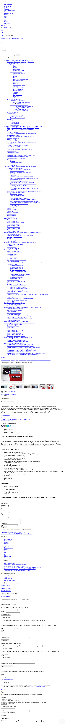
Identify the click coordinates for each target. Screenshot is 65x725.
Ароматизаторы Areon (13, 219)
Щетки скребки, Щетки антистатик (16, 340)
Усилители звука (11, 151)
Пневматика (16, 82)
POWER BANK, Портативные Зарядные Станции (20, 129)
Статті (5, 16)
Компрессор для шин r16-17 (17, 268)
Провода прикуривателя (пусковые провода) (19, 295)
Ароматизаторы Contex (13, 224)
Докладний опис (5, 415)
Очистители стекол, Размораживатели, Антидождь (24, 201)
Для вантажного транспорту (14, 63)
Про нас (6, 21)
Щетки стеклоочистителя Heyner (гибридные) (19, 349)
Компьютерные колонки (16, 162)
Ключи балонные (11, 245)
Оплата (6, 7)
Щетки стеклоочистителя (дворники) (14, 343)
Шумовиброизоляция (13, 152)
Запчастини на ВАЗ (12, 112)
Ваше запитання (5, 637)
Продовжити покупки (7, 679)
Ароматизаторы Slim (12, 229)
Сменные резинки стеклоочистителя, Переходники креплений (24, 354)
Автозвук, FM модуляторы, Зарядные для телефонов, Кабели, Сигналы (23, 126)
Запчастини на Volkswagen (14, 99)
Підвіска (15, 83)
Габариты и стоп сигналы (14, 313)
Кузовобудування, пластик (20, 79)
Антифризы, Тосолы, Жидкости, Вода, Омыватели (20, 62)
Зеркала (9, 238)
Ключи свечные (11, 247)
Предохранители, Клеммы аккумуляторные (19, 148)
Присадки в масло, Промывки (18, 185)
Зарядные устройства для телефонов (20, 288)
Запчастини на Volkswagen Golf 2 (22, 102)
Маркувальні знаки (18, 70)
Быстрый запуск (14, 174)
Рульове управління (18, 80)
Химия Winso (10, 217)
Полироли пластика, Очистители (19, 204)
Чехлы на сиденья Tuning (14, 333)
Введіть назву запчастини (8, 711)
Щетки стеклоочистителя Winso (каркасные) (19, 351)
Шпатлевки (13, 189)
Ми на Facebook (8, 578)
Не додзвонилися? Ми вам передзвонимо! (12, 38)
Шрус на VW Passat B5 (22, 110)
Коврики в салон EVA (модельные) (16, 158)
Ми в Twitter (7, 577)
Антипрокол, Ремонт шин (17, 171)
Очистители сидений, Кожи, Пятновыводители (23, 199)
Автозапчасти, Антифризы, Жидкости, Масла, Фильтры (19, 60)
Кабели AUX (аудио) (15, 141)
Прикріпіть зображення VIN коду (10, 700)
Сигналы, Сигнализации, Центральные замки (19, 149)
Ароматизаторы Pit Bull (13, 228)
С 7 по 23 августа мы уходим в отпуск (14, 566)
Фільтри (15, 92)
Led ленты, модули (12, 311)
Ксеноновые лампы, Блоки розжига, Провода (19, 316)
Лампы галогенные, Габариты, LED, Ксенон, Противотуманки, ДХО (22, 307)
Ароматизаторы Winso (13, 231)
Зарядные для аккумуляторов (18, 287)
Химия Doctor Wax (12, 209)
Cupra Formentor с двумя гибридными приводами (17, 570)
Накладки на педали (12, 239)
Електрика (16, 96)
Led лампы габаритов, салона (15, 308)
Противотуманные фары (13, 320)
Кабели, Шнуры (11, 139)
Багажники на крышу (13, 280)
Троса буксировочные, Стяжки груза (17, 300)
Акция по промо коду (10, 563)
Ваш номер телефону (6, 699)
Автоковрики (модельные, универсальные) (15, 153)
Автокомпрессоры (12, 264)
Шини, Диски (14, 97)
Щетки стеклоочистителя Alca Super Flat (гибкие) (20, 346)
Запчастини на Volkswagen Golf (18, 100)
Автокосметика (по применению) (16, 192)
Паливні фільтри (14, 125)
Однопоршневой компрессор (18, 270)
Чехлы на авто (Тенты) (13, 326)
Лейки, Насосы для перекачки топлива (17, 291)
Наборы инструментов (13, 248)
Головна (3, 360)
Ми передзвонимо (5, 596)
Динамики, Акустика (13, 135)
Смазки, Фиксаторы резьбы (17, 186)
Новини (6, 14)
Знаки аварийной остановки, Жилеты (17, 290)
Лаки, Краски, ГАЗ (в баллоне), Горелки (14, 303)
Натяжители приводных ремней (19, 181)
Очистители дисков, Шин (17, 195)
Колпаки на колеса (12, 254)
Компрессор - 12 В (15, 278)
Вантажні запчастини (16, 72)
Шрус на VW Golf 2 (21, 103)
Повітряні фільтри (15, 120)
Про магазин (7, 556)
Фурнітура (16, 93)
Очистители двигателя (16, 194)
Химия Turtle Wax (12, 215)
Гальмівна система (18, 90)
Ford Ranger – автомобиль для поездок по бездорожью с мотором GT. (22, 567)
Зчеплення (16, 86)
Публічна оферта (8, 13)
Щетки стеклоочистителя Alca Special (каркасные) (20, 344)
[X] (2, 426)
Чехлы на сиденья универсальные (16, 336)
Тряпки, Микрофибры (13, 338)
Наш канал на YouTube (10, 580)
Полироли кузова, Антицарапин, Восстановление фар (25, 202)
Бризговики (16, 69)
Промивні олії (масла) (16, 116)
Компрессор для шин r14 (16, 265)
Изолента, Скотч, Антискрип (15, 244)
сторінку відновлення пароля (37, 686)
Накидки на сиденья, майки (14, 324)
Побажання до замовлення (8, 663)
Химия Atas (10, 208)
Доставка (6, 9)
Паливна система (18, 89)
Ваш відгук (4, 523)
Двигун (15, 75)
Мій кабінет (4, 26)
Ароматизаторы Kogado (13, 225)
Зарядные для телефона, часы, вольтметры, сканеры (21, 136)
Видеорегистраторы (12, 132)
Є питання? (7, 23)
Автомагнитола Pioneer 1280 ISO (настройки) (13, 532)
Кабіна (15, 76)
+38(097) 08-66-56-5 (6, 591)
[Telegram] (10, 426)
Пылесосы (10, 297)
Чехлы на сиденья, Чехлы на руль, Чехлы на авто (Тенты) (19, 323)
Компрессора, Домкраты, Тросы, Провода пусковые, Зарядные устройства (24, 262)
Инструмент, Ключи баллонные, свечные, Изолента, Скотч (20, 242)
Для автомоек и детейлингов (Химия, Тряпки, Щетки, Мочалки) (24, 191)
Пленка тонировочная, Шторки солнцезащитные (17, 321)
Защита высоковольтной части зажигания (21, 176)
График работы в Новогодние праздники (15, 564)
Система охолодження (19, 85)
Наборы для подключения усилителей (17, 145)
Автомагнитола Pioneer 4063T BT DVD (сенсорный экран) (16, 534)
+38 (2, 30)
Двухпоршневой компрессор (18, 271)
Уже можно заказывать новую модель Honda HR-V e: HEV (20, 569)
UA (5, 20)
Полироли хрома (14, 205)
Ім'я (2, 525)
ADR (14, 66)
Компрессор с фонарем (16, 277)
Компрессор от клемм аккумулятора (20, 274)
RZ (8, 159)
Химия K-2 (10, 211)
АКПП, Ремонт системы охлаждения (20, 169)
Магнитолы (10, 143)
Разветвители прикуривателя (18, 285)
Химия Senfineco (11, 214)
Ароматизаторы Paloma (13, 227)
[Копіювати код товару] (7, 392)
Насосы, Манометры (12, 293)
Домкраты (10, 283)
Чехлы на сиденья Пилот (13, 328)
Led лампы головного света (14, 310)
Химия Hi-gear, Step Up (13, 212)
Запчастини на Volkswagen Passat (19, 105)
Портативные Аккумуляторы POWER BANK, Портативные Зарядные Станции (28, 294)
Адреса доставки (5, 657)
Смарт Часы (13, 165)
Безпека (15, 67)
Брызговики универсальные (14, 252)
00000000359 (11, 391)
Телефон (3, 611)
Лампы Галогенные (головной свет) (16, 317)
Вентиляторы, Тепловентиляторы (16, 281)
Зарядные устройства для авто (15, 284)
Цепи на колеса (11, 301)
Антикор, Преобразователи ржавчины (20, 172)
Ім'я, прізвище (4, 654)
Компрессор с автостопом (17, 275)
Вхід (8, 689)
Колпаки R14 (13, 255)
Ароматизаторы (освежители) (12, 218)
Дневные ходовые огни (13, 314)
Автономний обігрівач (19, 73)
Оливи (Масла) (11, 113)
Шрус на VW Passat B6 (22, 108)
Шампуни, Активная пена (17, 207)
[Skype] (8, 426)
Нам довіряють (8, 4)
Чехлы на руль (11, 327)
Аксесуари (13, 65)
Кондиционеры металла (16, 179)
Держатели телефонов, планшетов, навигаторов (20, 235)
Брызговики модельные (13, 251)
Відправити (4, 527)
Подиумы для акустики (13, 146)
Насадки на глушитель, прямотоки (16, 260)
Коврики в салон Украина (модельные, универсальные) (22, 155)
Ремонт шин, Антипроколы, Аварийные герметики (21, 298)
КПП (14, 77)
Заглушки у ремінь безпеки (14, 237)
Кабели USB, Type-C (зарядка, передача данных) (23, 142)
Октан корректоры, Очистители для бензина (22, 182)
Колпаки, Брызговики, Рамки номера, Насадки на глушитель (20, 250)
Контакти (6, 12)
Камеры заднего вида (13, 138)
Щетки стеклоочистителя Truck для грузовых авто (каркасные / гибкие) (26, 353)
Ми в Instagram (8, 575)
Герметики (13, 175)
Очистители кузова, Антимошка (19, 198)
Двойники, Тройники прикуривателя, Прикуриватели (21, 133)
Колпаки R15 (13, 257)
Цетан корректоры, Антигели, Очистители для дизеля (24, 188)
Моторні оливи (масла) (16, 115)
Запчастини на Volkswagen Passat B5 (23, 109)
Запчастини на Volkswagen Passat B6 (23, 106)
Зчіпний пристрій (18, 87)
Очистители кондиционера (17, 196)
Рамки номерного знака (13, 261)
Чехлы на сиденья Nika (13, 331)
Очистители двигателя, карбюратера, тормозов (23, 184)
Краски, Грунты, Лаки (13, 305)
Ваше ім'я (3, 697)
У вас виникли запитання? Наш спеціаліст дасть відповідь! (9, 418)
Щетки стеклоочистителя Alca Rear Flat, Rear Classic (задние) (23, 347)
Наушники (13, 163)
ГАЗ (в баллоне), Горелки (14, 304)
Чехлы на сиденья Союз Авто (15, 330)
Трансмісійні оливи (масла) (17, 118)
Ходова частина (17, 95)
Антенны (9, 130)
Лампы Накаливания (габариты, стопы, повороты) (20, 318)
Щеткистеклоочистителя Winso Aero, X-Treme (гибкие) (22, 350)
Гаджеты (12, 161)
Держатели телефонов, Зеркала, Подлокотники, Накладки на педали (22, 232)
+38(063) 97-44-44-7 (6, 585)
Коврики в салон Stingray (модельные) (17, 156)
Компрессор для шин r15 (16, 267)
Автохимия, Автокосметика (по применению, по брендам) (20, 166)
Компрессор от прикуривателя (18, 272)
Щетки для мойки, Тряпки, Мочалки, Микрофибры (18, 337)
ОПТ (5, 17)
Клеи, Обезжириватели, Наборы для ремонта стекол (24, 178)
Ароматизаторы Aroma (13, 221)
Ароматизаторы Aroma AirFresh (15, 222)
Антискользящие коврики (14, 234)
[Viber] (4, 426)
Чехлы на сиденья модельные (15, 334)
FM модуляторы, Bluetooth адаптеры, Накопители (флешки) (23, 128)
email (2, 631)
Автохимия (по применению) (15, 168)
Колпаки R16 (13, 258)
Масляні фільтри (14, 122)
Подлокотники (11, 241)
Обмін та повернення (9, 10)
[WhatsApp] (6, 426)
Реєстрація (3, 689)
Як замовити (7, 6)
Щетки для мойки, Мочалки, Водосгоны (18, 341)
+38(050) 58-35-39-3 (6, 588)
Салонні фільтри (14, 123)
